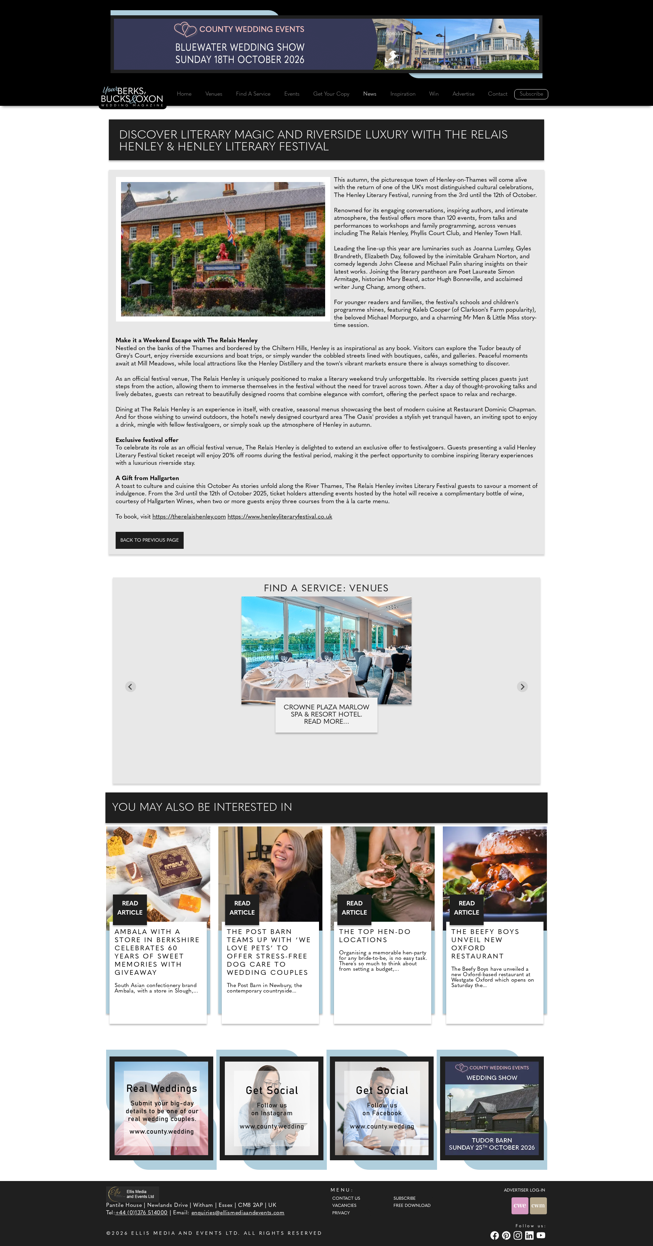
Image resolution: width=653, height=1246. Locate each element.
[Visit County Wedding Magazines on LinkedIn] (530, 1235)
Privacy (341, 1213)
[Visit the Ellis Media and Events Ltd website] (132, 1194)
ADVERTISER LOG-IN (524, 1190)
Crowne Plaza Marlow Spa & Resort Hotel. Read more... (326, 714)
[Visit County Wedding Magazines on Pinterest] (507, 1235)
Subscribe (531, 94)
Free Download (412, 1206)
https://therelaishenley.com (189, 517)
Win (434, 94)
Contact (497, 94)
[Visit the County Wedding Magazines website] (538, 1205)
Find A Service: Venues (326, 589)
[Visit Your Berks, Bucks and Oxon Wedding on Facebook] (495, 1235)
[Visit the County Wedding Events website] (521, 1205)
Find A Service (253, 94)
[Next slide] (522, 686)
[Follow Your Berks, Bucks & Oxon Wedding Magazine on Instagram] (271, 1108)
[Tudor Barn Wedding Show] (492, 1108)
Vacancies (344, 1206)
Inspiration (403, 94)
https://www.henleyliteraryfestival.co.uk (280, 517)
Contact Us (346, 1199)
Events (292, 94)
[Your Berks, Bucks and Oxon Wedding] (133, 98)
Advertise (463, 94)
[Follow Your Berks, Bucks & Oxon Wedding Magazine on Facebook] (382, 1108)
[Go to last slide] (130, 686)
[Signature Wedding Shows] (326, 44)
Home (184, 94)
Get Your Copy (331, 94)
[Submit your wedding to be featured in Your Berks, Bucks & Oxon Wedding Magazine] (161, 1108)
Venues (213, 94)
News (369, 94)
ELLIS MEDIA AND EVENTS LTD (184, 1233)
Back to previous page (149, 540)
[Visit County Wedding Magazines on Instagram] (519, 1235)
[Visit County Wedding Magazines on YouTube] (542, 1235)
